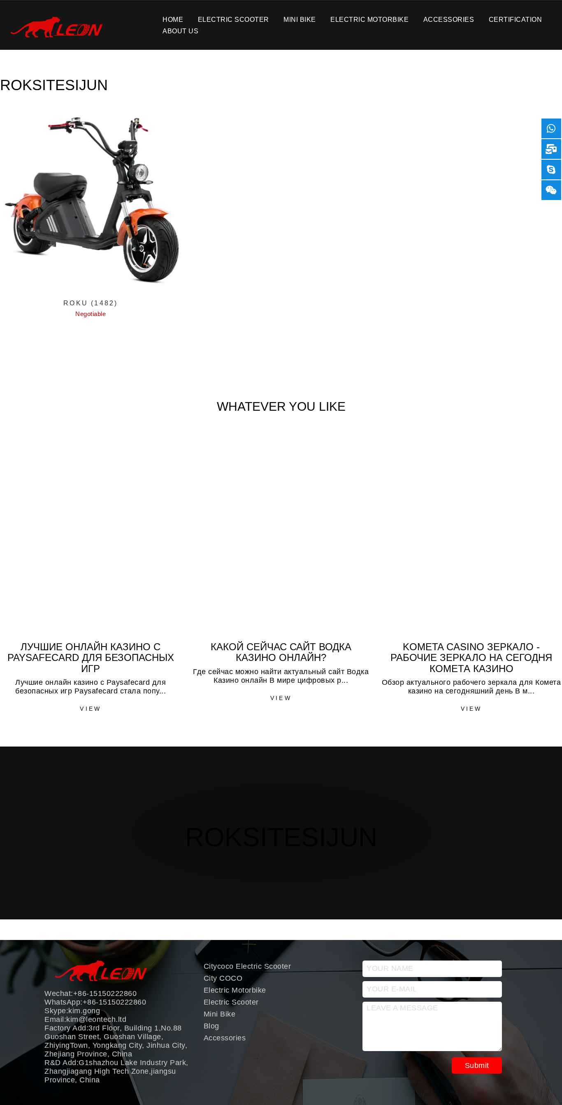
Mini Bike (299, 19)
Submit (477, 1065)
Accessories (448, 19)
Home (173, 19)
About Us (180, 30)
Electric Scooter (233, 19)
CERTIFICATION (515, 19)
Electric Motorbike (369, 19)
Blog (211, 1026)
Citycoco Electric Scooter (247, 966)
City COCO (223, 978)
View (90, 708)
